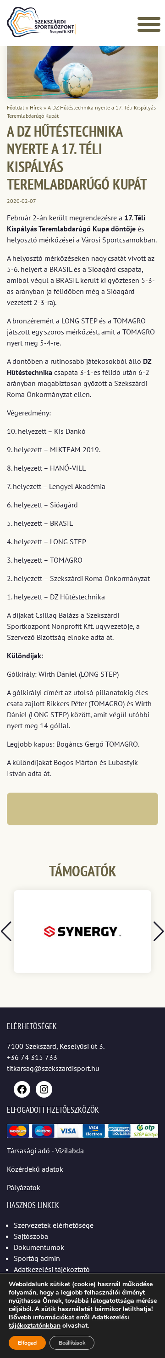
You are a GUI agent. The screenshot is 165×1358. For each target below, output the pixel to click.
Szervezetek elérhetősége (54, 1225)
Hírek (36, 107)
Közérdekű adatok (35, 1169)
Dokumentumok (39, 1247)
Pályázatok (23, 1187)
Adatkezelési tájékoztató (52, 1269)
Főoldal (15, 107)
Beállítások (72, 1342)
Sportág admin (37, 1258)
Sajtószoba (31, 1236)
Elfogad (27, 1342)
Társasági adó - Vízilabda (45, 1150)
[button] (159, 931)
